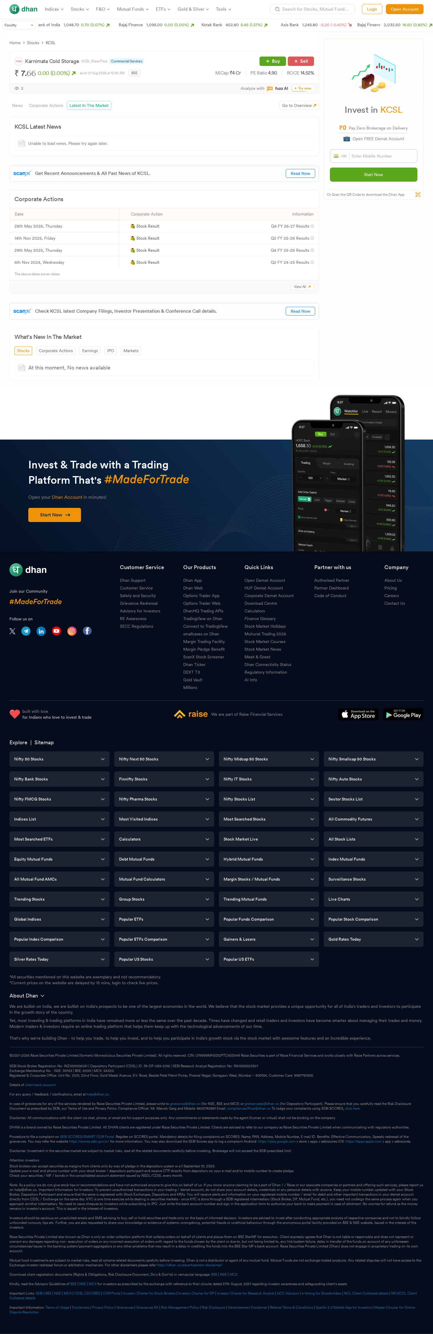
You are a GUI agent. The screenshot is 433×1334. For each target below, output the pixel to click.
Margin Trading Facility (204, 641)
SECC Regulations (136, 626)
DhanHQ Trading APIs (203, 611)
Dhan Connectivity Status (267, 664)
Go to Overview (297, 105)
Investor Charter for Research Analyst (245, 1293)
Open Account (405, 9)
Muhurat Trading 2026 (265, 634)
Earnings (90, 350)
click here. (353, 1108)
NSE (223, 1274)
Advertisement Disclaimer (247, 1307)
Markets (130, 350)
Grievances (124, 1307)
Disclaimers (81, 1307)
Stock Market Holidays (265, 626)
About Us (393, 580)
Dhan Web (193, 588)
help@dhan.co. (98, 1094)
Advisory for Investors (140, 611)
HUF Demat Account (263, 588)
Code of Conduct (330, 595)
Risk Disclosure (213, 1307)
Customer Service (136, 588)
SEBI (39, 1293)
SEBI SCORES (71, 1137)
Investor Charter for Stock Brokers (149, 1293)
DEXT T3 (191, 672)
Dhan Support (133, 580)
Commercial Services (126, 61)
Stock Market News (262, 649)
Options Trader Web (201, 603)
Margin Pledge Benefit (204, 649)
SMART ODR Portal (99, 1137)
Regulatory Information (265, 672)
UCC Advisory (288, 1293)
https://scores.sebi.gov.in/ (89, 1141)
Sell (304, 61)
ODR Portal (111, 1293)
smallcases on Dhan (201, 634)
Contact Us (394, 603)
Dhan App (192, 580)
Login (372, 9)
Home (15, 42)
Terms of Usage (57, 1307)
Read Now (300, 173)
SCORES (93, 1293)
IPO (110, 350)
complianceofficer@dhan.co (249, 1108)
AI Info (250, 679)
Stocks (33, 42)
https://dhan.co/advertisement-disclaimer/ (190, 1265)
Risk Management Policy (180, 1307)
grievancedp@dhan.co (261, 1104)
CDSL (79, 1293)
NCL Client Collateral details (366, 1293)
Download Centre (260, 603)
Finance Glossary (260, 618)
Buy (276, 61)
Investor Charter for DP (196, 1293)
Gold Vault (192, 679)
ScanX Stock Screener (203, 656)
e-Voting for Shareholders (321, 1293)
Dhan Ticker (194, 664)
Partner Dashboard (331, 588)
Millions (190, 687)
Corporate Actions (56, 350)
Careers (391, 595)
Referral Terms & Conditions (291, 1307)
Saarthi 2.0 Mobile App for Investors (344, 1307)
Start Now (373, 174)
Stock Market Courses (264, 641)
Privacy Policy (103, 1307)
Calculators (254, 611)
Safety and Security (138, 595)
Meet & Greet (257, 656)
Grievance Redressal (139, 603)
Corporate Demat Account (269, 595)
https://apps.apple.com (363, 1141)
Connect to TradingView (205, 626)
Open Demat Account (264, 580)
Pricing (390, 588)
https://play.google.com (276, 1141)
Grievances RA (147, 1307)
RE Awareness (133, 618)
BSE (213, 1274)
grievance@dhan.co (185, 1104)
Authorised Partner (331, 580)
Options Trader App (201, 595)
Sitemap (44, 742)
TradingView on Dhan (202, 618)
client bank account (40, 1085)
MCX (233, 1274)
